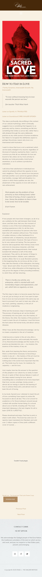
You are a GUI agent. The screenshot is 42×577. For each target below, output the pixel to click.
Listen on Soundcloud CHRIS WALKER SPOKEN (19, 116)
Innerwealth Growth (23, 88)
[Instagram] (14, 553)
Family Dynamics (9, 88)
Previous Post (21, 509)
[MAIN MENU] (21, 13)
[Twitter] (27, 553)
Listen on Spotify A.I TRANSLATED (14, 111)
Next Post (21, 514)
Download (10, 499)
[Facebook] (21, 553)
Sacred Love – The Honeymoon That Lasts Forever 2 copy (18, 495)
